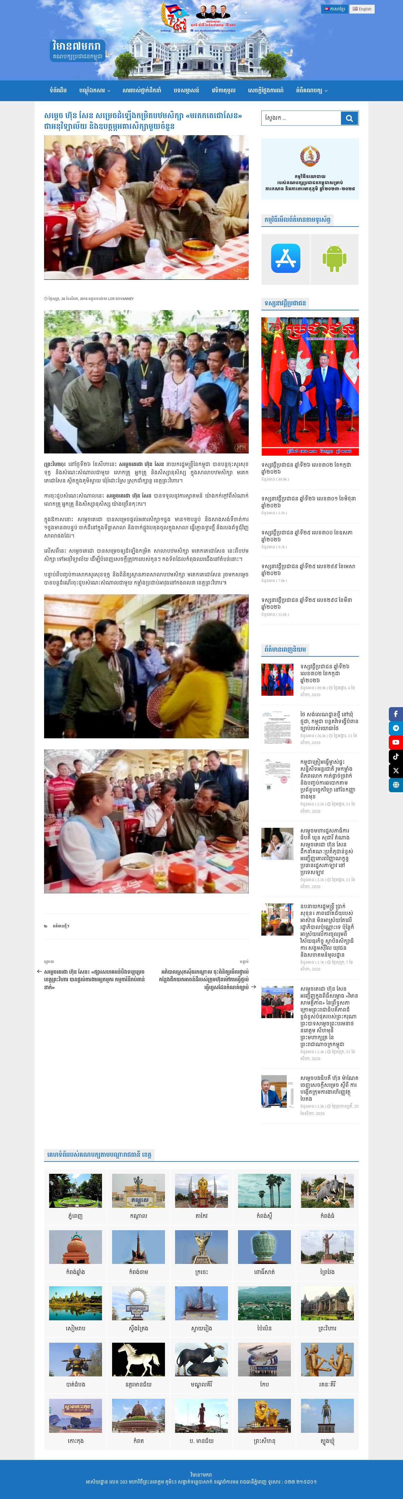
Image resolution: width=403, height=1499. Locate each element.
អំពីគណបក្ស (309, 90)
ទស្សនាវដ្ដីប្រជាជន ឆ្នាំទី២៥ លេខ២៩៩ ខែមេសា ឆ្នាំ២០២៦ (308, 570)
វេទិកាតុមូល (224, 90)
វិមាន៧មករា (77, 46)
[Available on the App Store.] (285, 259)
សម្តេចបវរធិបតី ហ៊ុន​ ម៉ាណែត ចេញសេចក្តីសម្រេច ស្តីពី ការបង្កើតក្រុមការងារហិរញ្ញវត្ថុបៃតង (329, 1089)
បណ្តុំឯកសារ (92, 90)
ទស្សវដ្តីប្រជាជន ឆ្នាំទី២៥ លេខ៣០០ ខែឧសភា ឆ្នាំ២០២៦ (307, 537)
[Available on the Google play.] (334, 259)
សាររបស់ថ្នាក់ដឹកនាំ (141, 90)
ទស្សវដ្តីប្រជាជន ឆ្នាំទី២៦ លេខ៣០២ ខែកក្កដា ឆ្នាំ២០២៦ (306, 469)
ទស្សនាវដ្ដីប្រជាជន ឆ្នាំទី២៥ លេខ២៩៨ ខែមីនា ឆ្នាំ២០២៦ (306, 604)
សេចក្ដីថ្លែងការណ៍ (266, 90)
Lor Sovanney (121, 299)
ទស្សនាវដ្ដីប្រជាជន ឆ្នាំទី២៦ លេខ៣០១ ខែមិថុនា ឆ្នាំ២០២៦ (308, 503)
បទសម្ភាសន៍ (186, 90)
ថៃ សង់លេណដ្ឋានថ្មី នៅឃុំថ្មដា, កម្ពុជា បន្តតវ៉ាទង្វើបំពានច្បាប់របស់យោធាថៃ (329, 722)
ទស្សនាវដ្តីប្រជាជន (285, 303)
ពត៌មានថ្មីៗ (61, 926)
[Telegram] (396, 728)
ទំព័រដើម (58, 90)
